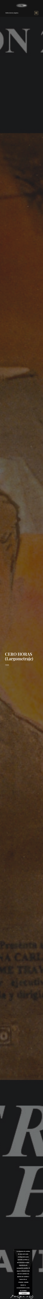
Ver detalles (23, 1290)
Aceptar (24, 1293)
